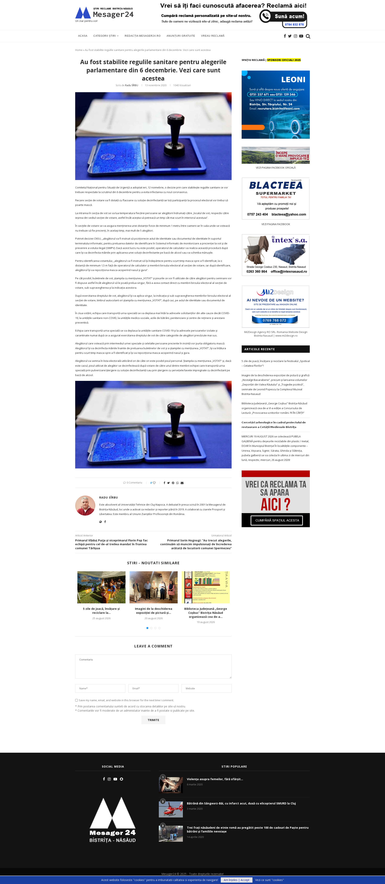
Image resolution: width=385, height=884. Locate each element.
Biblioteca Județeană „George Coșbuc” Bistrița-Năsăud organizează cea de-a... (205, 612)
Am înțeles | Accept (236, 880)
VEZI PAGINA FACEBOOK (275, 224)
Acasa (82, 35)
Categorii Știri (104, 35)
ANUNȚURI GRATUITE (181, 35)
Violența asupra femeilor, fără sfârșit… (215, 779)
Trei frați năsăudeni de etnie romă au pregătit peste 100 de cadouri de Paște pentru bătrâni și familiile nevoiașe (248, 829)
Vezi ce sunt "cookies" (269, 880)
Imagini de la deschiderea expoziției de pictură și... (153, 611)
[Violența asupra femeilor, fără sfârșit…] (171, 785)
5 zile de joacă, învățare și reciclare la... (101, 611)
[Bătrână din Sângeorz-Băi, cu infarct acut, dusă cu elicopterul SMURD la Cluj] (171, 809)
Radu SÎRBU (131, 85)
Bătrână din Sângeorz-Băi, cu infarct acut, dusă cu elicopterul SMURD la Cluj (241, 803)
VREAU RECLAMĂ (213, 35)
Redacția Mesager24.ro (143, 35)
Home (78, 50)
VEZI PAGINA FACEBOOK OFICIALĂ (276, 167)
